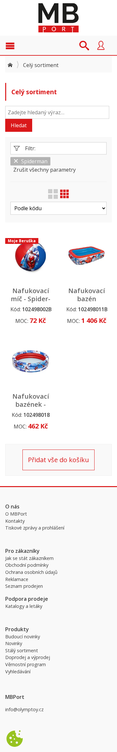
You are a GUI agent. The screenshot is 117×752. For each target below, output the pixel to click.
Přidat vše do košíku (58, 459)
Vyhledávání (18, 671)
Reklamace (16, 579)
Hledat (19, 125)
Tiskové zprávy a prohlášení (34, 528)
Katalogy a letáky (23, 606)
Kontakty (15, 521)
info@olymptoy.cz (24, 709)
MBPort (58, 17)
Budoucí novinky (22, 636)
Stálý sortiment (21, 650)
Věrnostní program (25, 664)
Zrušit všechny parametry (44, 169)
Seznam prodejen (24, 586)
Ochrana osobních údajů (31, 572)
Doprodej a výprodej (27, 657)
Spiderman (34, 161)
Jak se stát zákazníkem (29, 558)
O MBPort (16, 514)
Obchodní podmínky (26, 565)
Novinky (13, 643)
